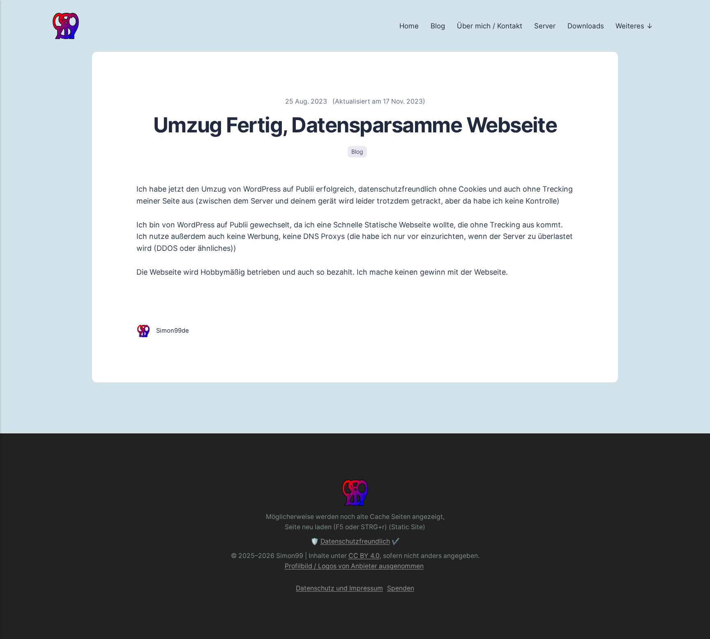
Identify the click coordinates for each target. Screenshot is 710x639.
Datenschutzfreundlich (355, 541)
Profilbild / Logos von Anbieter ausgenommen (354, 566)
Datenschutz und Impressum (339, 588)
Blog (438, 26)
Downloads (585, 26)
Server (545, 26)
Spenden (400, 588)
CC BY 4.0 (364, 556)
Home (409, 26)
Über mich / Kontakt (489, 26)
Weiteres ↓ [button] (634, 26)
